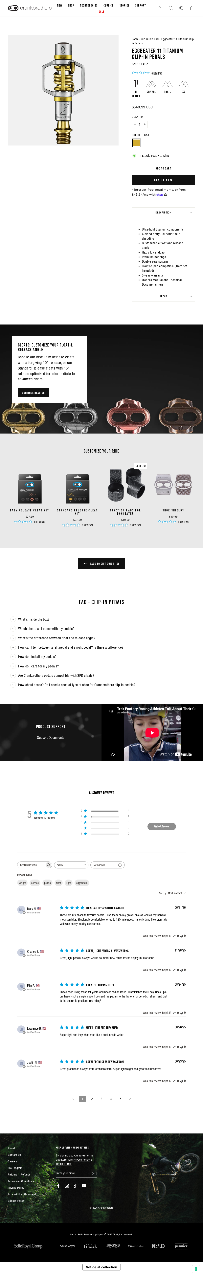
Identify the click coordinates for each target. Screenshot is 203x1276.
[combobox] (71, 865)
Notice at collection (101, 1267)
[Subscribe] (94, 1173)
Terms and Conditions (21, 1181)
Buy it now (163, 179)
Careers (12, 1161)
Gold (137, 143)
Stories (124, 5)
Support (140, 5)
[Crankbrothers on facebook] (58, 1185)
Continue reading (33, 392)
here (161, 284)
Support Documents (50, 737)
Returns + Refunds (19, 1174)
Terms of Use (64, 1163)
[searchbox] (31, 865)
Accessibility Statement (22, 1194)
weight (22, 882)
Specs (163, 296)
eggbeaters (81, 882)
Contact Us (14, 1154)
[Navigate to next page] (130, 1099)
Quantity (138, 116)
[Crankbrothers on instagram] (66, 1185)
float (58, 882)
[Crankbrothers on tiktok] (75, 1185)
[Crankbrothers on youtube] (84, 1185)
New (59, 5)
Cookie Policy (16, 1200)
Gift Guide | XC (150, 39)
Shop (71, 5)
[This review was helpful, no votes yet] (174, 936)
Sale (101, 11)
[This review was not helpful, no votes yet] (181, 936)
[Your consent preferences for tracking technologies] (196, 1269)
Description (163, 212)
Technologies (89, 5)
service (35, 882)
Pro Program (15, 1168)
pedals (47, 882)
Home (135, 39)
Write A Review (161, 826)
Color (140, 135)
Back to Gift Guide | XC (104, 563)
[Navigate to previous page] (73, 1099)
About (11, 1148)
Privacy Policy (16, 1187)
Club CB (108, 5)
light (68, 882)
